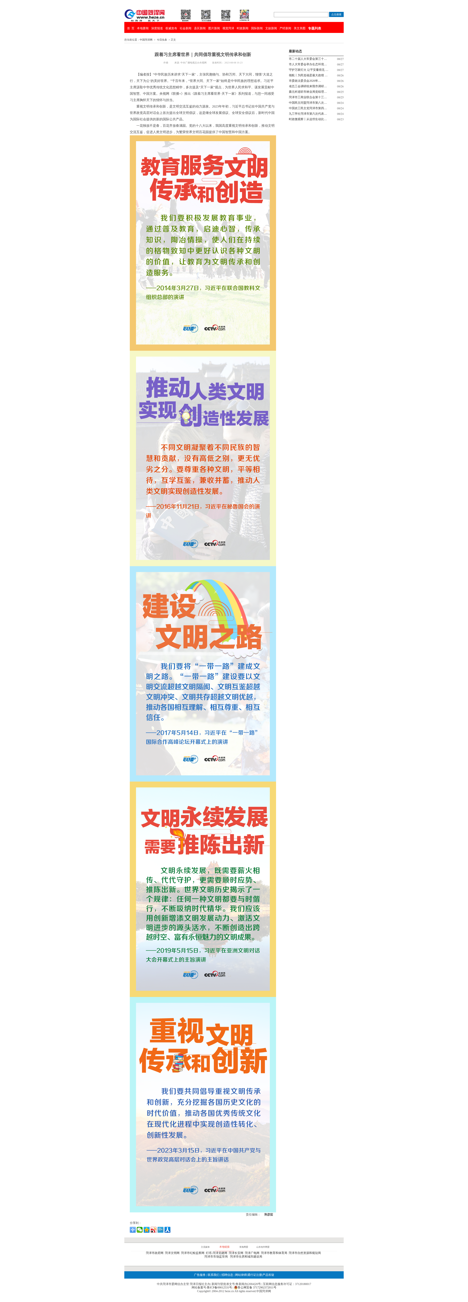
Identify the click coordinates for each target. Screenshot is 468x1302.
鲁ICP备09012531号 (219, 1287)
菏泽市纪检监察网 (193, 1252)
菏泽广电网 (253, 1252)
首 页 (130, 28)
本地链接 (224, 1246)
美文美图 (299, 28)
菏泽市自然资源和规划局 (305, 1252)
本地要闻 (143, 28)
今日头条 (162, 39)
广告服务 (200, 1274)
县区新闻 (200, 28)
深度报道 (157, 28)
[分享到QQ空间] (147, 1230)
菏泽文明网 (173, 1252)
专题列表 (314, 28)
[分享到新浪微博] (153, 1230)
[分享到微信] (140, 1230)
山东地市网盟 (262, 1247)
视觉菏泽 (228, 28)
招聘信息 (227, 1274)
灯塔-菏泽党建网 (217, 1252)
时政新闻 (242, 28)
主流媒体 (205, 1247)
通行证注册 (254, 1274)
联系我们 (213, 1274)
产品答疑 (268, 1274)
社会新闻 (185, 28)
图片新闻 (214, 28)
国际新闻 (257, 28)
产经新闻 (285, 28)
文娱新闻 (271, 28)
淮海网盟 (243, 1247)
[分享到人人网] (167, 1230)
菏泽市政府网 (155, 1252)
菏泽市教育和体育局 (275, 1252)
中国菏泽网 (146, 39)
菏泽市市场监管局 (216, 1256)
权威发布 (171, 28)
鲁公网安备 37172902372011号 (257, 1287)
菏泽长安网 (237, 1252)
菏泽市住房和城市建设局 (247, 1256)
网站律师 (240, 1274)
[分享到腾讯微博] (160, 1230)
